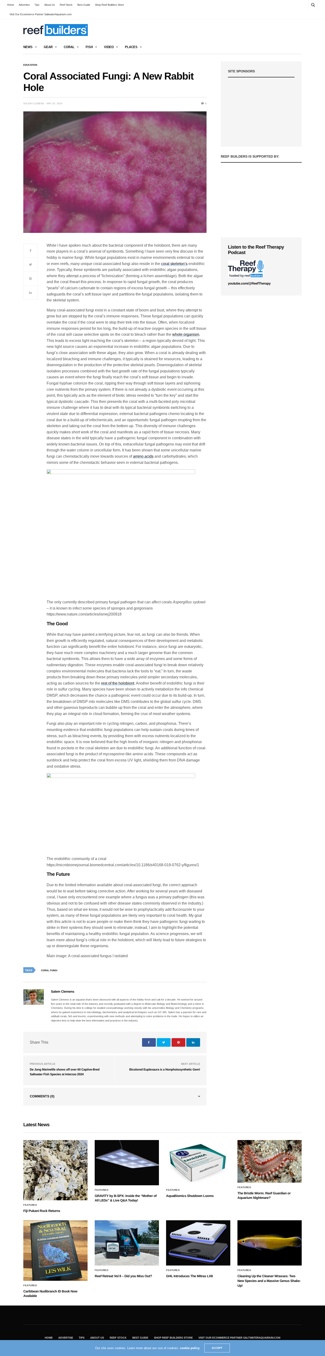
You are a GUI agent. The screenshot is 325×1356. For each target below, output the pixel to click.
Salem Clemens (33, 103)
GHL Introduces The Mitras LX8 (189, 1276)
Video (109, 47)
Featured (30, 1205)
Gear (48, 47)
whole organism (185, 334)
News (28, 47)
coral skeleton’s (174, 264)
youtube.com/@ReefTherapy (249, 283)
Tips (36, 4)
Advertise (24, 4)
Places (131, 47)
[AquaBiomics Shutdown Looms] (198, 1162)
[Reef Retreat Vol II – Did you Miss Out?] (127, 1243)
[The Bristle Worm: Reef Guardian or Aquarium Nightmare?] (269, 1161)
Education (30, 65)
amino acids (143, 456)
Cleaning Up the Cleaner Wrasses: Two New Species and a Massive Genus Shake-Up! (269, 1280)
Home (10, 4)
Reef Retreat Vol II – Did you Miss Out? (123, 1276)
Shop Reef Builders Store (109, 4)
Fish (89, 47)
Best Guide (83, 4)
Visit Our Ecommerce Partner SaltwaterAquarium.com (41, 14)
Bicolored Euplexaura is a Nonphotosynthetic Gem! (164, 1069)
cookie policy (190, 1348)
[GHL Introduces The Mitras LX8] (198, 1243)
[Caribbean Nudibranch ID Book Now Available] (55, 1250)
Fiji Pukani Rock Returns (41, 1211)
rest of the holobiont (117, 683)
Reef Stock (66, 4)
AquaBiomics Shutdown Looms (190, 1196)
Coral (69, 47)
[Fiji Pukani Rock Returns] (55, 1170)
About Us (49, 4)
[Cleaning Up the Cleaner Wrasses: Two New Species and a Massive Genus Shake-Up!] (269, 1243)
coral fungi (49, 970)
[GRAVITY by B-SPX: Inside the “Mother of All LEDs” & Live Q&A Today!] (127, 1162)
